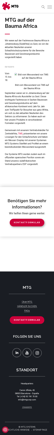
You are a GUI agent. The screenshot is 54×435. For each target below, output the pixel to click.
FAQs (27, 310)
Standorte (27, 407)
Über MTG (27, 302)
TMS (20, 133)
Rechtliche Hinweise (18, 430)
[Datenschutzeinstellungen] (5, 430)
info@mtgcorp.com (27, 399)
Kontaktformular (27, 320)
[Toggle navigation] (49, 7)
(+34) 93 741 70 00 (28, 396)
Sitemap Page (40, 430)
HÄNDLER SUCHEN (27, 306)
